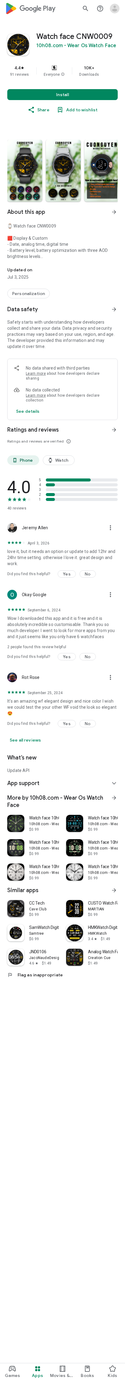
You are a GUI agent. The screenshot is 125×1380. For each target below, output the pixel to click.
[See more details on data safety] (28, 411)
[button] (63, 74)
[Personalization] (28, 293)
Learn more (36, 373)
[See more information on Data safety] (114, 309)
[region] (62, 71)
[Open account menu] (114, 8)
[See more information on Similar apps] (114, 890)
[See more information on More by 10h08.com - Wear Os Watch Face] (114, 798)
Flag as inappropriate (35, 975)
